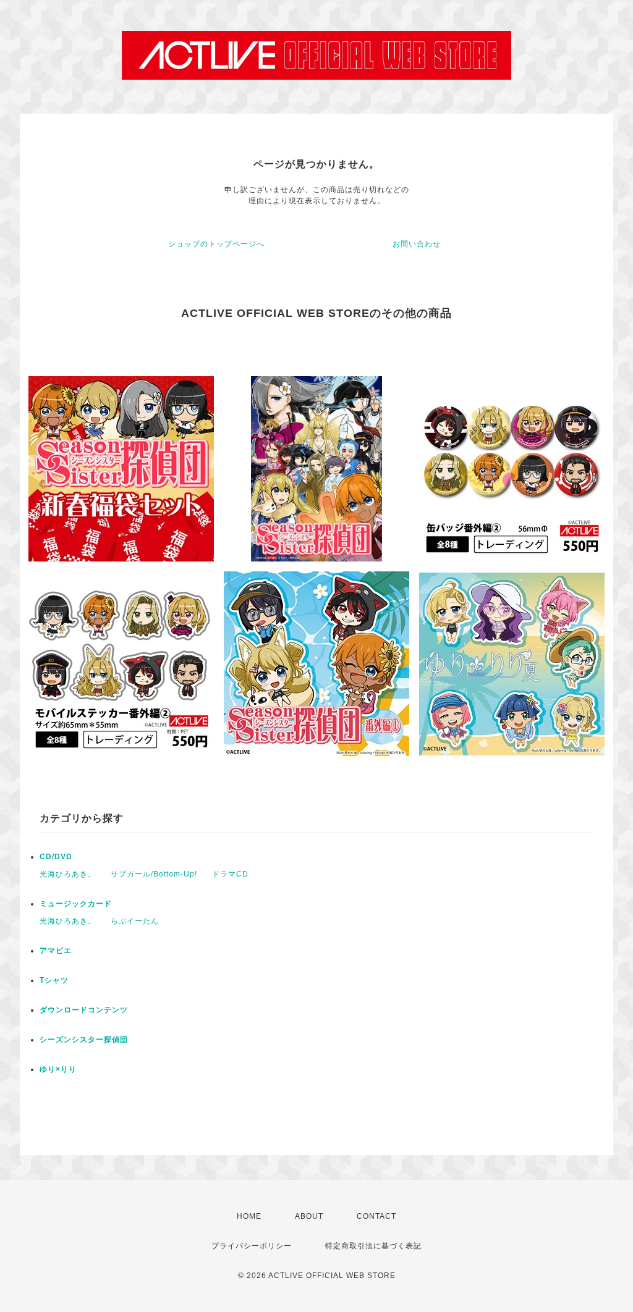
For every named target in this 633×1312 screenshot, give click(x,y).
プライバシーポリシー (251, 1246)
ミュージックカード (76, 903)
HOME (249, 1216)
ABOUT (309, 1216)
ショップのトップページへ (216, 244)
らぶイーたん (135, 921)
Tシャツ (54, 980)
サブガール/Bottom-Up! (154, 874)
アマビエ (56, 950)
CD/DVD (56, 856)
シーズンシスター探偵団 (84, 1039)
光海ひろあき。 (68, 874)
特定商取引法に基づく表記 (373, 1246)
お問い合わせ (417, 244)
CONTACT (376, 1216)
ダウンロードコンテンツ (84, 1010)
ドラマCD (230, 874)
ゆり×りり (58, 1069)
